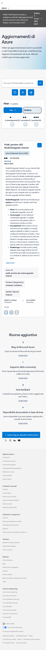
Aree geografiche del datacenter (12, 468)
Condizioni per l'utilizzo (9, 639)
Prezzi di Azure (7, 493)
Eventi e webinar (7, 574)
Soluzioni (5, 518)
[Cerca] (40, 83)
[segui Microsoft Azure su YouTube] (19, 440)
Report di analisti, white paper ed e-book (15, 578)
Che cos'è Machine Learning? (11, 599)
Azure (4, 8)
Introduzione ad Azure (9, 461)
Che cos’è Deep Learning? (10, 603)
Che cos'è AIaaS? (7, 606)
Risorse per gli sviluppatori (10, 567)
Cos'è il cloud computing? (10, 592)
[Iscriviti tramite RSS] (23, 92)
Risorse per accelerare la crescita (12, 521)
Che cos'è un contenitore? (10, 613)
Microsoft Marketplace (9, 546)
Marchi (20, 639)
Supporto (5, 528)
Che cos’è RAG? (7, 617)
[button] (15, 92)
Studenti (5, 571)
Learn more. (10, 262)
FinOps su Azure (7, 504)
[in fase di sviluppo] (12, 124)
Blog (4, 563)
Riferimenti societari (8, 636)
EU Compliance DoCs (9, 643)
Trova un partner (8, 550)
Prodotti (5, 489)
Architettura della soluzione (11, 525)
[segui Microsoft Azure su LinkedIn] (14, 440)
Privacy (30, 636)
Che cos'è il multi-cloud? (10, 595)
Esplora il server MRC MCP (37, 18)
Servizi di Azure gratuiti (9, 496)
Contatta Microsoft (21, 636)
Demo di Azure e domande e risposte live (15, 532)
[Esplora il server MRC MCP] (31, 92)
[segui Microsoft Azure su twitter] (5, 440)
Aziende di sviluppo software (11, 542)
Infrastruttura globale (9, 464)
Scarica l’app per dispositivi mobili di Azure (23, 435)
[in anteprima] (25, 124)
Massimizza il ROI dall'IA (10, 507)
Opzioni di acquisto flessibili (11, 500)
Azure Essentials (7, 475)
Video (4, 581)
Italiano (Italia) (10, 623)
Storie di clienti (7, 479)
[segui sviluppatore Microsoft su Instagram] (10, 440)
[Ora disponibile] (36, 124)
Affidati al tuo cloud (8, 472)
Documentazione (8, 560)
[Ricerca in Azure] (2, 3)
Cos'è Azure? (6, 457)
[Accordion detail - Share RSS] (11, 312)
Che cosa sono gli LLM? (9, 610)
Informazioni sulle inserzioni (31, 639)
